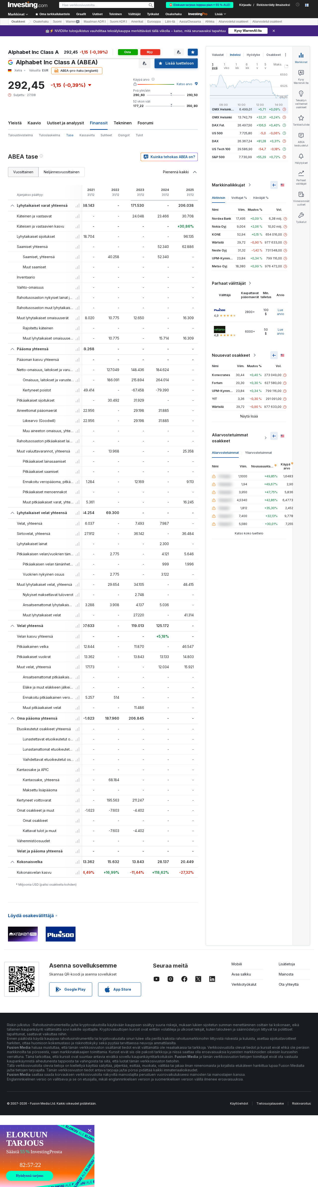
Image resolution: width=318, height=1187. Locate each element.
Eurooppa (154, 21)
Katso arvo (184, 84)
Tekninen (123, 122)
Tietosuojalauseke (270, 1103)
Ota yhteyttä (289, 984)
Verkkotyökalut (244, 984)
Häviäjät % (261, 198)
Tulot (139, 135)
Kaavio (34, 122)
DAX (215, 141)
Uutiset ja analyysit (65, 122)
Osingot (124, 135)
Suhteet (106, 135)
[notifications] (298, 4)
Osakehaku (173, 14)
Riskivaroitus (301, 1103)
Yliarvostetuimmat (258, 452)
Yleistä (15, 122)
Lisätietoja (287, 964)
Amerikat (137, 21)
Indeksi (235, 55)
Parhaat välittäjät (229, 283)
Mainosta (286, 974)
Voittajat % (239, 198)
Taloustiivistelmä (20, 135)
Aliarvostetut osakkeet (233, 21)
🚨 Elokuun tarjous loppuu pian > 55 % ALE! (199, 5)
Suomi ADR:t (118, 21)
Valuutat (218, 55)
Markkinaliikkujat (228, 184)
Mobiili (237, 964)
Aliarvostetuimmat (225, 452)
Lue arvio (280, 312)
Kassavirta (87, 135)
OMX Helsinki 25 (224, 109)
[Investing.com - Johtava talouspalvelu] (27, 4)
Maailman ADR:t (95, 21)
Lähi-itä (170, 21)
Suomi (57, 21)
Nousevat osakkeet (231, 355)
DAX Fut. (218, 125)
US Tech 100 (221, 149)
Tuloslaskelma (49, 135)
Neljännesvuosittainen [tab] (62, 172)
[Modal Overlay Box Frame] (47, 1156)
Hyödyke (253, 55)
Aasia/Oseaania (190, 21)
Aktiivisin (218, 198)
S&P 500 (218, 157)
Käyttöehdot (239, 1103)
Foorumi (145, 122)
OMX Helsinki (222, 117)
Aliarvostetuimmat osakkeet (230, 437)
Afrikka (209, 21)
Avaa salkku (241, 974)
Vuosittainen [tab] (23, 172)
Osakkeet (18, 21)
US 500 (217, 133)
